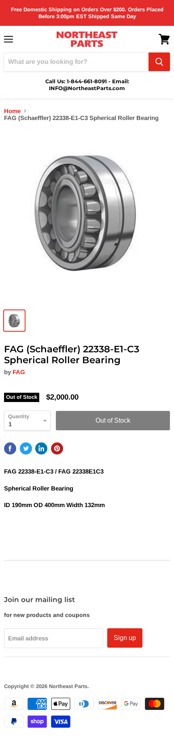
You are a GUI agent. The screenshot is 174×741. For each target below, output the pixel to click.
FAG (19, 371)
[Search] (159, 62)
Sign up (125, 637)
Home (12, 110)
